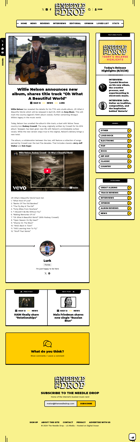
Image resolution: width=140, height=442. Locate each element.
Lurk (62, 103)
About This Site (50, 422)
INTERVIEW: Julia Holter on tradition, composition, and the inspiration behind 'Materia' (120, 105)
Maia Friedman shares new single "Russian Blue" (68, 317)
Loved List (103, 23)
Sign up (34, 422)
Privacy (81, 422)
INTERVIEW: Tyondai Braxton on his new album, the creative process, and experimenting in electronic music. (119, 87)
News (33, 23)
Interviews (59, 23)
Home (24, 23)
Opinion (88, 23)
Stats (115, 23)
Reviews (45, 23)
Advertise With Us (99, 422)
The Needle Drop (56, 426)
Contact (68, 422)
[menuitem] (24, 23)
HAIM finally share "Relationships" (26, 316)
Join (100, 9)
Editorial (75, 23)
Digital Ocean (93, 426)
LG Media (70, 426)
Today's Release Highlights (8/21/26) (115, 69)
